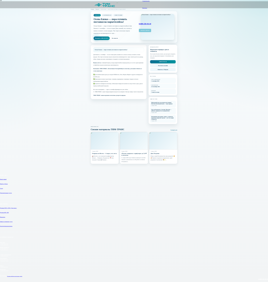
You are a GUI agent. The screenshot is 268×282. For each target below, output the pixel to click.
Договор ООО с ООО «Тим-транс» (8, 208)
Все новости (115, 38)
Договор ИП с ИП (4, 212)
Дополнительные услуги (6, 193)
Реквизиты (2, 217)
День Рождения (155, 153)
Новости (97, 9)
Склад (1, 188)
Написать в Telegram (163, 69)
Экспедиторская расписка (6, 226)
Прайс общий (3, 179)
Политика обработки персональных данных (14, 276)
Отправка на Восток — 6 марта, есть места (104, 153)
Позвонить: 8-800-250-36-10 (101, 38)
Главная (92, 9)
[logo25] (116, 7)
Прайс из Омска (4, 184)
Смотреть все (173, 130)
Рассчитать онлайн (163, 65)
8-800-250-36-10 (163, 61)
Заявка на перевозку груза (6, 221)
